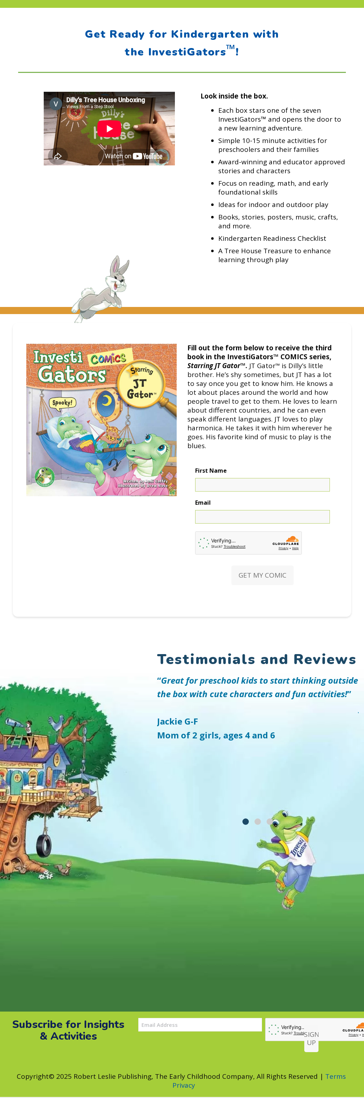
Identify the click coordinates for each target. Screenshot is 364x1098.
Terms (335, 1076)
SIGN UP (311, 1038)
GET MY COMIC (263, 575)
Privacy (183, 1085)
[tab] (246, 822)
